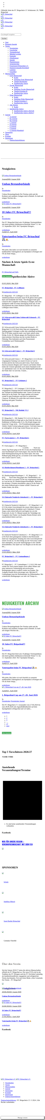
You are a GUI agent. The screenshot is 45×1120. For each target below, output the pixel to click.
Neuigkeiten (6, 190)
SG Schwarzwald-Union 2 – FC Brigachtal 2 (18, 351)
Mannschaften (10, 1087)
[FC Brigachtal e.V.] (16, 1079)
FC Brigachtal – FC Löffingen (13, 288)
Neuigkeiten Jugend (18, 701)
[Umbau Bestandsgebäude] (11, 175)
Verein (7, 1085)
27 (7, 724)
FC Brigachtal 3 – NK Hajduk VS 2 (15, 410)
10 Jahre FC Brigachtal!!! (16, 212)
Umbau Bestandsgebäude (16, 183)
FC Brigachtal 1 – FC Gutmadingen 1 (16, 556)
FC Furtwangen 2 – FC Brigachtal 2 (15, 438)
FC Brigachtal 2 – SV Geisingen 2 (14, 380)
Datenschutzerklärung (12, 1096)
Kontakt (8, 1093)
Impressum (9, 1095)
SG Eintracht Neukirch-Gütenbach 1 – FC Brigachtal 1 (22, 497)
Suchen (4, 38)
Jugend (7, 1089)
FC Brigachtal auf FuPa (10, 272)
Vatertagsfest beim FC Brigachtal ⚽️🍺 (19, 668)
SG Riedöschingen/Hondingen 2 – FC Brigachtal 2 (21, 467)
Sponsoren (9, 1091)
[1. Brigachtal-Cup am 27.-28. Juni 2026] (16, 687)
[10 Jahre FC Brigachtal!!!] (11, 204)
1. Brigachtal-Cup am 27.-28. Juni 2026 (20, 695)
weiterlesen (6, 202)
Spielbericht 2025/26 (10, 292)
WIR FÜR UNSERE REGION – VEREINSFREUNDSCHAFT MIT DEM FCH (17, 843)
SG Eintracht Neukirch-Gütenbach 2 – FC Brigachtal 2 (22, 527)
